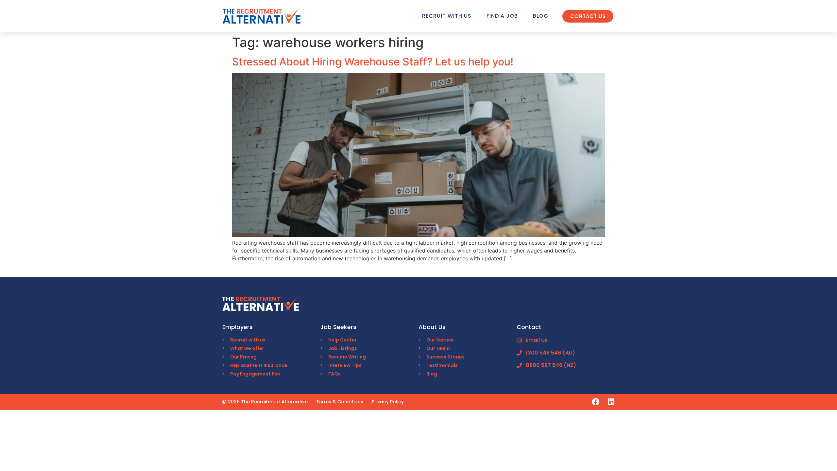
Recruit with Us (446, 16)
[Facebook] (595, 402)
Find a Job (502, 16)
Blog (540, 16)
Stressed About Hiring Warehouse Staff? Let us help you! (372, 61)
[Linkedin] (611, 402)
